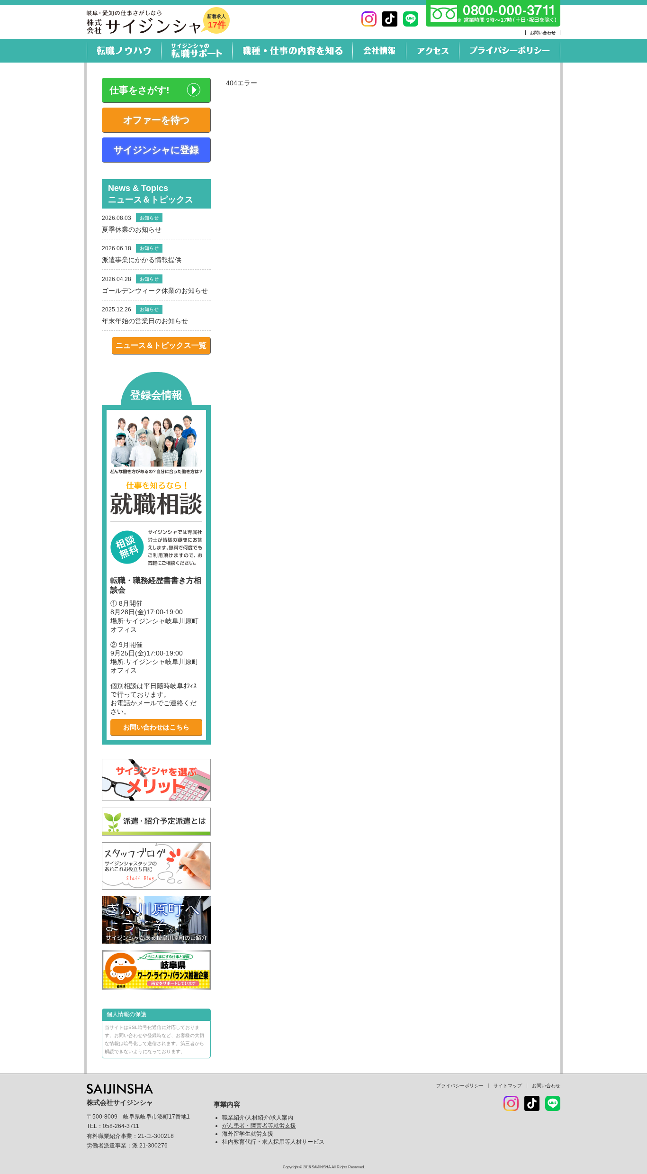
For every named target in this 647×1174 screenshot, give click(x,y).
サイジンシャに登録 (156, 150)
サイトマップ (508, 1085)
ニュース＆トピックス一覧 (161, 345)
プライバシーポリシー (460, 1085)
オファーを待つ (156, 120)
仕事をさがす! (139, 90)
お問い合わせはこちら (156, 727)
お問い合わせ (543, 32)
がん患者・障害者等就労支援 (259, 1125)
